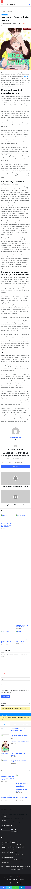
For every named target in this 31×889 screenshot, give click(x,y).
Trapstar (20, 859)
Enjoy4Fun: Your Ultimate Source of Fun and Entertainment (7, 525)
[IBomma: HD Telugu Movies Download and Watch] (5, 730)
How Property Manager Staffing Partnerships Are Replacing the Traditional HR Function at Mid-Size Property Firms (23, 787)
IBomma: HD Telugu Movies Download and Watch (18, 729)
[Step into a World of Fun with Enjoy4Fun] (23, 635)
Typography (21, 879)
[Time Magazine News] (9, 4)
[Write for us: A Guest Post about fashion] (5, 737)
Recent (14, 724)
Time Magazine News (24, 877)
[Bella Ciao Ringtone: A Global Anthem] (23, 569)
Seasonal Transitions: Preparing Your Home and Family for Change (8, 797)
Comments (25, 724)
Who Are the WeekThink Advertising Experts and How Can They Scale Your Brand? (7, 777)
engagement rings (5, 847)
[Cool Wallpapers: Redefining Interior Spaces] (8, 635)
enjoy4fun (13, 847)
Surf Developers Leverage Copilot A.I (9, 859)
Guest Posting (20, 847)
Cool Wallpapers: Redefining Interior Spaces (6, 641)
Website (3, 684)
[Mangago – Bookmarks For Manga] (5, 746)
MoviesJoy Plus (5, 852)
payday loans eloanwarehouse (8, 854)
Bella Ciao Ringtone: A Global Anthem (22, 626)
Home (3, 11)
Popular (5, 724)
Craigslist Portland (5, 842)
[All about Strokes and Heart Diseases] (5, 755)
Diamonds (22, 844)
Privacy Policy (15, 879)
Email (2, 679)
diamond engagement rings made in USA (10, 844)
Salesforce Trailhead (20, 854)
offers (16, 852)
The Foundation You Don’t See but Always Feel (22, 797)
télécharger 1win (5, 862)
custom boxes (14, 842)
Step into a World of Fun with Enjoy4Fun (22, 640)
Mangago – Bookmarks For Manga (20, 741)
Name (3, 674)
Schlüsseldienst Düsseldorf (7, 857)
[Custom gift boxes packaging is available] (5, 762)
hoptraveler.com (5, 849)
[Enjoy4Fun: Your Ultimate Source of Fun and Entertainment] (8, 518)
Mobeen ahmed (6, 23)
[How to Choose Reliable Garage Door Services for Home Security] (15, 831)
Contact (9, 879)
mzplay (11, 852)
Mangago (26, 76)
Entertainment (9, 11)
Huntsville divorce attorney (16, 849)
